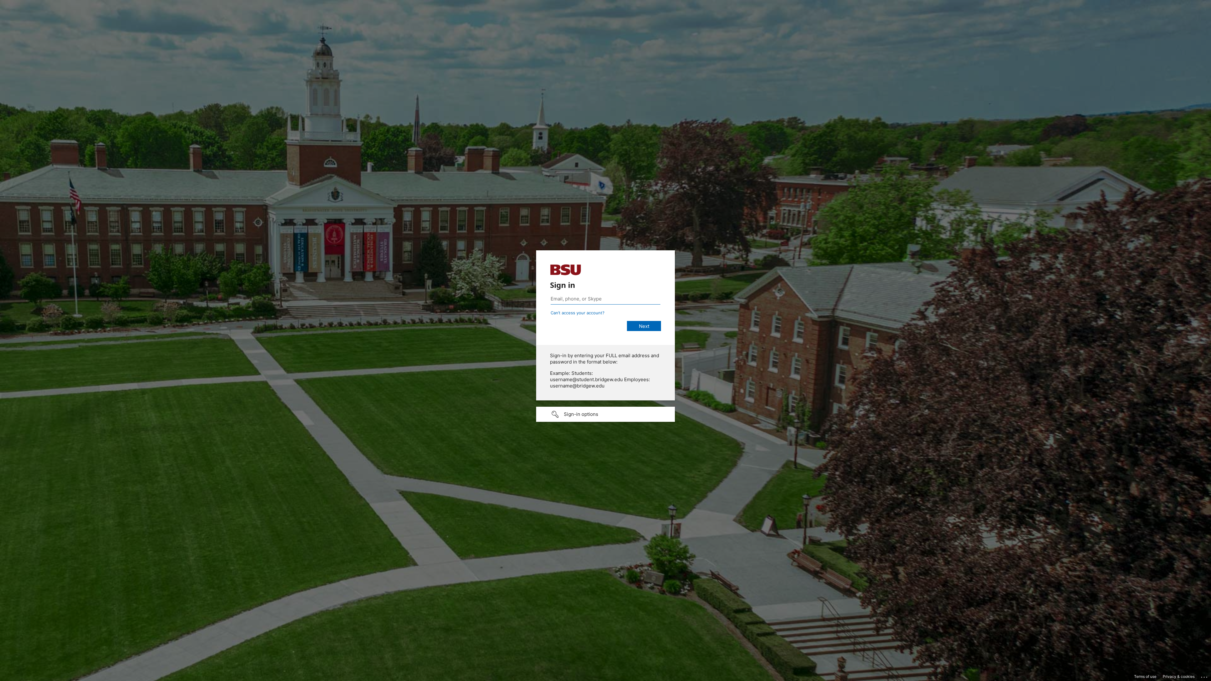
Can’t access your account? (578, 312)
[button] (605, 414)
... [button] (1204, 675)
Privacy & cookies (1179, 676)
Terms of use (1145, 676)
